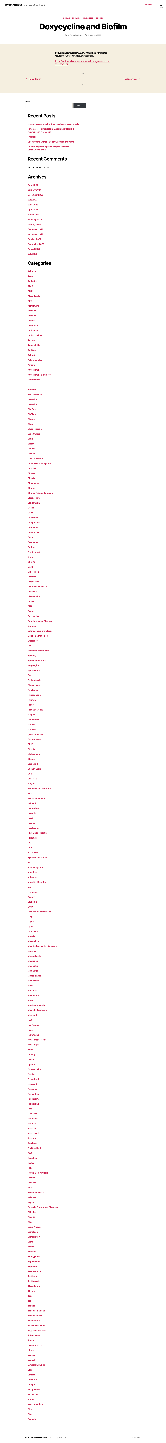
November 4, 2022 (94, 35)
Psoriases (32, 1143)
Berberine (32, 399)
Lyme (30, 926)
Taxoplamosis (34, 1271)
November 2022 (35, 234)
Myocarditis (33, 1015)
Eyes (30, 675)
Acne (30, 276)
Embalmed (33, 641)
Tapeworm (33, 1266)
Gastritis (32, 729)
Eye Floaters (34, 670)
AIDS (30, 291)
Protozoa (32, 1138)
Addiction (32, 281)
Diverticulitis (34, 596)
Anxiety (31, 340)
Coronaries (33, 527)
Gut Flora (32, 779)
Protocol (32, 137)
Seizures (32, 1197)
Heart (30, 793)
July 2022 (32, 254)
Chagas (31, 473)
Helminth (32, 803)
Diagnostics (33, 582)
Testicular (32, 1276)
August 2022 (34, 249)
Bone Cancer (34, 434)
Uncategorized (35, 1345)
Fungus (31, 714)
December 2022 (35, 229)
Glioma (31, 759)
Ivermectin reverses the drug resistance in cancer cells (53, 124)
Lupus (31, 921)
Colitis (31, 508)
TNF (30, 1301)
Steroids (32, 1251)
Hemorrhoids (34, 808)
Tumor (31, 1340)
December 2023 (35, 195)
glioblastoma (34, 754)
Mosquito (32, 990)
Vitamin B (32, 1380)
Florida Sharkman (13, 5)
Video (31, 1370)
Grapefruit (33, 764)
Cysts (30, 557)
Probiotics (32, 1118)
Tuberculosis (34, 1335)
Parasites (32, 1089)
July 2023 (32, 200)
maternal (32, 951)
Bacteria (32, 389)
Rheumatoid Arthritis (38, 1173)
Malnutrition (33, 941)
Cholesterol (33, 483)
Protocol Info (34, 1133)
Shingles (32, 1212)
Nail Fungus (33, 1025)
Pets (30, 1109)
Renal (30, 1168)
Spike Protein (34, 1227)
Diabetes (32, 577)
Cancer (31, 448)
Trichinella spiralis (37, 1325)
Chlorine (32, 478)
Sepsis (31, 1202)
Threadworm (34, 1286)
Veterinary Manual (36, 1365)
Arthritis (32, 355)
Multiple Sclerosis (36, 1005)
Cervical (32, 468)
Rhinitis (31, 1178)
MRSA (31, 1000)
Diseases (76, 18)
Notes (31, 1049)
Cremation (33, 542)
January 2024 (34, 190)
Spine (30, 1242)
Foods (31, 705)
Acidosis (32, 271)
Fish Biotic (33, 690)
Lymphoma (33, 931)
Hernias (31, 818)
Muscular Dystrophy (37, 1010)
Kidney (31, 897)
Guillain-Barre (34, 769)
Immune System (35, 867)
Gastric (31, 724)
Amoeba (32, 311)
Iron (29, 887)
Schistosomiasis (36, 1192)
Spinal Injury (34, 1237)
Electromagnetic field (38, 636)
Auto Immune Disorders (39, 375)
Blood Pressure (35, 429)
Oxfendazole (34, 1079)
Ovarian (31, 1074)
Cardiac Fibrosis (35, 458)
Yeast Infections (35, 1404)
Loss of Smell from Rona (39, 912)
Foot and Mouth (35, 710)
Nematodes (33, 1035)
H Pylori (31, 783)
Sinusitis (32, 1217)
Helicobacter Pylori (37, 798)
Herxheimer (33, 828)
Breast (31, 444)
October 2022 (34, 239)
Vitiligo (31, 1384)
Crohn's (31, 547)
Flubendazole (34, 695)
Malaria (31, 936)
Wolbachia (33, 1394)
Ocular (31, 1059)
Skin (30, 1222)
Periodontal (33, 1104)
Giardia (31, 749)
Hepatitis (32, 813)
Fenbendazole (34, 680)
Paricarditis (33, 1094)
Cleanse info (34, 498)
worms (31, 1399)
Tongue (31, 1306)
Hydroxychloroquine (37, 857)
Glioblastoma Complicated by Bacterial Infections (51, 142)
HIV (29, 843)
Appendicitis (34, 345)
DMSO (31, 601)
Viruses (31, 1375)
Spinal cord (33, 1232)
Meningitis (33, 971)
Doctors (31, 611)
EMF (30, 646)
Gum (30, 774)
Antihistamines (35, 335)
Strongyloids (34, 1256)
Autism (31, 365)
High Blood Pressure (37, 833)
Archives (32, 350)
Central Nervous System (39, 463)
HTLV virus (33, 852)
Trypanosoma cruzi (37, 1330)
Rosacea (32, 1182)
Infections (32, 872)
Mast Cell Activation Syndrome (42, 946)
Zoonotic (32, 1419)
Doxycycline (87, 18)
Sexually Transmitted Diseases (43, 1207)
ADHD (31, 286)
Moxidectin (33, 995)
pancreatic (33, 1084)
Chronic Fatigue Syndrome (40, 493)
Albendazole (34, 296)
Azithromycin (34, 379)
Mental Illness (34, 976)
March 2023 (33, 214)
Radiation (32, 1158)
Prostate (32, 1123)
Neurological (34, 1045)
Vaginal (31, 1360)
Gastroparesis (34, 739)
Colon (30, 513)
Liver (30, 907)
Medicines (99, 18)
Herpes (31, 823)
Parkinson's (33, 1099)
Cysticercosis (34, 552)
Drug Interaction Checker (40, 621)
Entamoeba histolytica (38, 650)
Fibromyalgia (34, 685)
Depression (33, 572)
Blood (30, 424)
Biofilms (66, 18)
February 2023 (35, 219)
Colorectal (33, 517)
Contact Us (148, 5)
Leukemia (32, 902)
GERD (30, 744)
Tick (30, 1296)
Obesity (31, 1054)
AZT (30, 384)
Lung (30, 916)
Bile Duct (32, 409)
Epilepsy (32, 655)
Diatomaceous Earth (37, 586)
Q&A (30, 1153)
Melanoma (33, 966)
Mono (30, 985)
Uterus (31, 1350)
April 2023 (33, 209)
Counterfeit (33, 532)
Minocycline (33, 980)
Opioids (31, 1064)
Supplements (34, 1261)
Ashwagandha (35, 360)
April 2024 (33, 185)
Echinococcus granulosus (40, 631)
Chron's (31, 488)
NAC (30, 1020)
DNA (30, 606)
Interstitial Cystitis (37, 882)
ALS (30, 301)
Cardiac (31, 453)
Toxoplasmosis (35, 1315)
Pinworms (32, 1114)
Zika (30, 1409)
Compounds (34, 522)
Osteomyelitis (34, 1069)
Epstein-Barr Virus (37, 660)
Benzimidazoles (35, 394)
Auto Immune (34, 370)
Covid (31, 537)
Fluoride (32, 700)
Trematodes (34, 1320)
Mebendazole (34, 956)
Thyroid (31, 1291)
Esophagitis (33, 665)
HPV (30, 848)
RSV (30, 1187)
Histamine (32, 838)
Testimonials (34, 1281)
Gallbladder (33, 719)
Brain (30, 439)
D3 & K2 (31, 562)
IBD (29, 862)
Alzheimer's (33, 306)
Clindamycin (34, 503)
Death (31, 567)
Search (27, 101)
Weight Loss (34, 1389)
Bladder (31, 419)
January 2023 (34, 224)
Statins (31, 1246)
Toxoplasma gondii (37, 1311)
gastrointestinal (35, 734)
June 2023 (33, 205)
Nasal (30, 1030)
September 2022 (36, 244)
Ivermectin (33, 892)
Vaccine (31, 1355)
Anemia (31, 320)
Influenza (32, 877)
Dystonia (32, 626)
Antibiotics (33, 330)
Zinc (30, 1414)
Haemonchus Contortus (39, 788)
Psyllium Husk (34, 1148)
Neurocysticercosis (37, 1040)
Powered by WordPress (58, 1438)
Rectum (31, 1163)
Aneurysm (33, 325)
